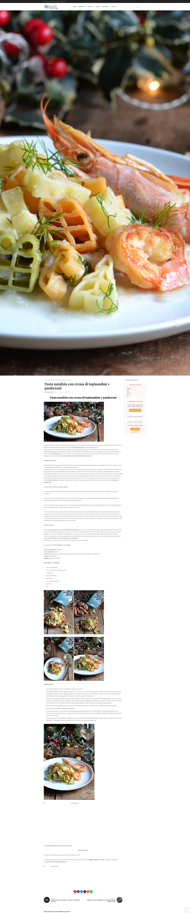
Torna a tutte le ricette (131, 380)
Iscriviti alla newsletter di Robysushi (55, 1)
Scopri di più (135, 410)
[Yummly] (88, 891)
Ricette (90, 6)
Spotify (137, 432)
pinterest (138, 1)
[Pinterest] (84, 891)
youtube (135, 1)
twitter (126, 1)
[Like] (74, 891)
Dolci (128, 395)
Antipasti (129, 388)
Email (123, 1)
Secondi (129, 393)
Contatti (114, 6)
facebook (129, 1)
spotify (141, 1)
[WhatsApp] (91, 891)
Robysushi (81, 6)
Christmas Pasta (56, 454)
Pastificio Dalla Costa (79, 447)
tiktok (143, 1)
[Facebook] (78, 891)
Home (74, 6)
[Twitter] (81, 891)
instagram (132, 1)
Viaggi (97, 6)
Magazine (105, 6)
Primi (61, 392)
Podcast (135, 429)
